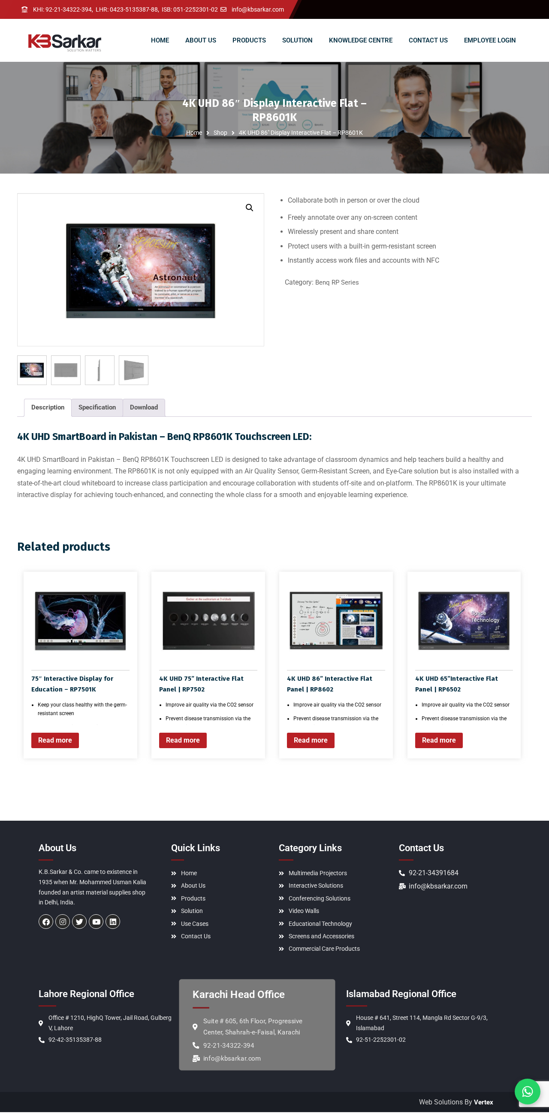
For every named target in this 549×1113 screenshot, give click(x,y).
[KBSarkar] (64, 43)
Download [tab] (144, 407)
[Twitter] (79, 921)
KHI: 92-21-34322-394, (63, 9)
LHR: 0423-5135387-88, (127, 9)
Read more (55, 740)
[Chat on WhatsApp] (527, 1091)
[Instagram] (62, 921)
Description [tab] (47, 407)
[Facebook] (46, 921)
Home (194, 132)
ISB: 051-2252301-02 (190, 9)
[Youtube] (96, 921)
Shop (220, 132)
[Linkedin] (113, 921)
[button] (249, 207)
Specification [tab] (97, 407)
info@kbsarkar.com (258, 9)
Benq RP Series (337, 282)
